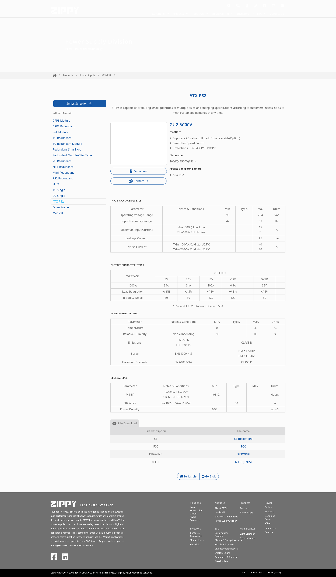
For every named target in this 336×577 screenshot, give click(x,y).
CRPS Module (61, 120)
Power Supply (87, 75)
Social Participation (224, 544)
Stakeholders (221, 561)
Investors (243, 14)
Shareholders (197, 540)
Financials (195, 544)
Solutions (158, 14)
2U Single (59, 196)
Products (178, 14)
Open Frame (61, 207)
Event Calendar (247, 533)
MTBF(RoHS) (243, 462)
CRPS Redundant (64, 126)
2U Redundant (62, 161)
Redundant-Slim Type (67, 149)
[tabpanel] (198, 450)
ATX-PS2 (58, 201)
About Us (198, 14)
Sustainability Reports (221, 534)
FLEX (56, 184)
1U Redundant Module (67, 144)
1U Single (59, 190)
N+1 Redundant (63, 167)
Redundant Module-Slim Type (72, 155)
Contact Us (277, 14)
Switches (244, 508)
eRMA (268, 523)
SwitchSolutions (195, 518)
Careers (243, 572)
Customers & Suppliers (226, 557)
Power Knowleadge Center (196, 510)
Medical (58, 213)
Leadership (220, 512)
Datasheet (140, 171)
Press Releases (247, 538)
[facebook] (265, 6)
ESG (259, 14)
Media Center (220, 14)
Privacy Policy (274, 572)
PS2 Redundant (63, 178)
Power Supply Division (226, 520)
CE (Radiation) (243, 439)
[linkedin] (273, 6)
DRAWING (243, 454)
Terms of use (257, 572)
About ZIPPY (221, 508)
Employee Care (222, 552)
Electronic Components (226, 516)
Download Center (270, 517)
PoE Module (60, 132)
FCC (243, 446)
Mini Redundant (63, 173)
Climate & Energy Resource (228, 540)
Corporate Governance (196, 534)
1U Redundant (62, 138)
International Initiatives (226, 548)
